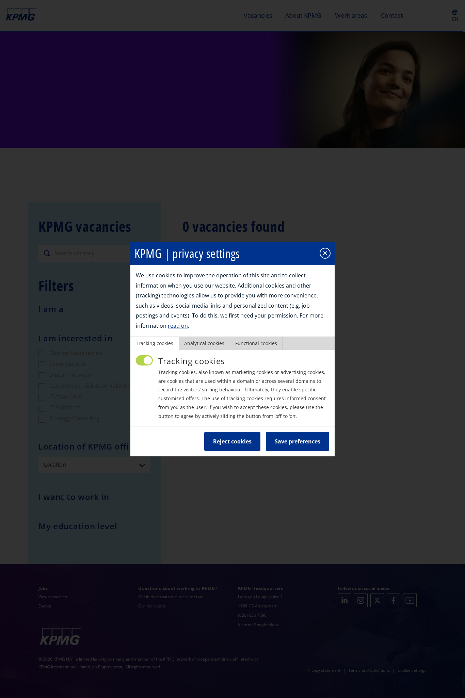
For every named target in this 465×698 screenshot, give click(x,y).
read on (178, 325)
